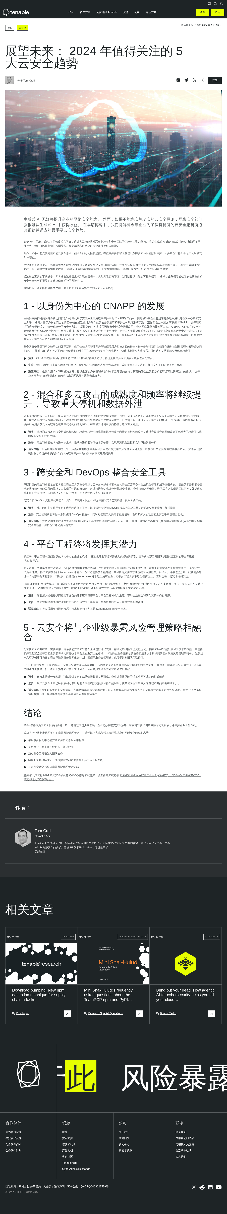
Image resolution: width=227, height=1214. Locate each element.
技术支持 (67, 1138)
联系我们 (180, 1132)
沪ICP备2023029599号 (95, 1186)
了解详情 (40, 851)
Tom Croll (29, 80)
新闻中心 (124, 1144)
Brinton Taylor (168, 1013)
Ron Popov (22, 1013)
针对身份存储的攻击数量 (97, 322)
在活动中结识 (183, 1150)
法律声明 (59, 1186)
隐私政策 (10, 1186)
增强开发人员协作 (184, 583)
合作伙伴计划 (13, 1150)
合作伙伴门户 (13, 1144)
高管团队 (124, 1138)
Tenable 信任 (70, 1162)
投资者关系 (125, 1150)
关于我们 (124, 1132)
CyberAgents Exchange (76, 1169)
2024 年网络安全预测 (172, 416)
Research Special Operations (105, 1013)
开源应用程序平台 (83, 583)
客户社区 (67, 1156)
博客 (9, 27)
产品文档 (67, 1150)
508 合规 (72, 1186)
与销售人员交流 (184, 1144)
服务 (64, 1132)
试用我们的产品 (184, 1138)
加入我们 (180, 1156)
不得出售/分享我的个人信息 (35, 1186)
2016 (179, 572)
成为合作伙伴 (13, 1132)
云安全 (22, 27)
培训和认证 (68, 1144)
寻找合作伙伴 (13, 1138)
